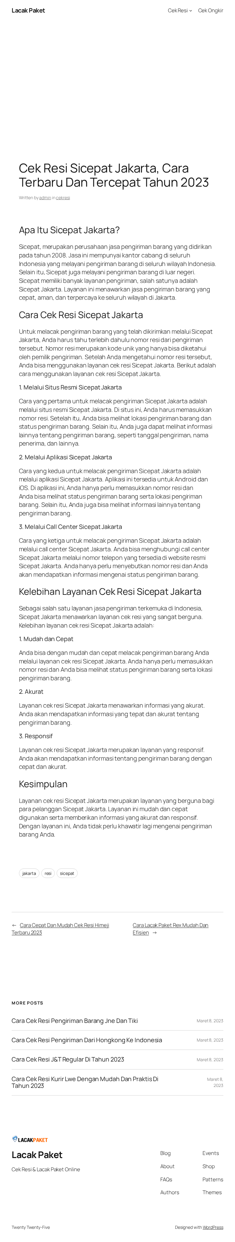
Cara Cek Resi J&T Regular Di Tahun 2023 (68, 1059)
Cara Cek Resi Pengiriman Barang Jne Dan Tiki (75, 1020)
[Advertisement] (117, 85)
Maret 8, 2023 (210, 1021)
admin (45, 197)
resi (48, 873)
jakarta (29, 873)
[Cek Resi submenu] (190, 10)
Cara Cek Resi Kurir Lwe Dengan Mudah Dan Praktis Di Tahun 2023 (85, 1082)
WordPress (213, 1227)
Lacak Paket (28, 10)
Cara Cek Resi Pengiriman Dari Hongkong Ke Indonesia (87, 1040)
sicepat (67, 873)
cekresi (63, 197)
